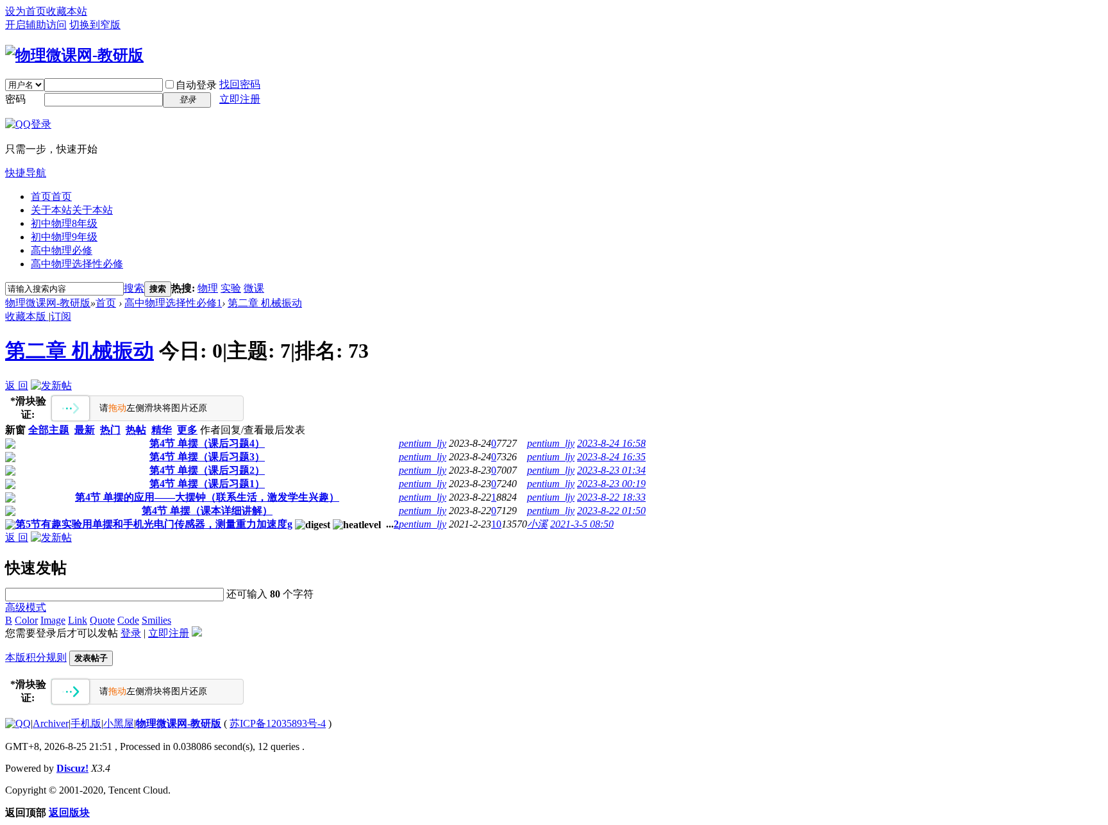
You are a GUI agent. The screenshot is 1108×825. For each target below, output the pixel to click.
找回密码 (239, 84)
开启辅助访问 (36, 24)
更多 (187, 429)
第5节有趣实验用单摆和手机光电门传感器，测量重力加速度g (153, 524)
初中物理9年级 (64, 236)
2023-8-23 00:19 (611, 483)
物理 (207, 288)
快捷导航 (25, 172)
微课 (254, 288)
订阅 (61, 316)
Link (77, 620)
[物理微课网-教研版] (74, 55)
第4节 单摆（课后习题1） (207, 483)
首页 (51, 196)
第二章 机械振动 (265, 302)
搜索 (134, 288)
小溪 (537, 524)
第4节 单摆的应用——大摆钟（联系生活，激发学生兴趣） (207, 497)
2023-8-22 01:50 (611, 510)
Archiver (51, 723)
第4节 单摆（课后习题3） (207, 456)
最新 (84, 429)
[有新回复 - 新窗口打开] (10, 445)
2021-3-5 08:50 (582, 524)
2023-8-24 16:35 (611, 456)
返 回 (16, 385)
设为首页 (25, 11)
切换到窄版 (95, 24)
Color (26, 620)
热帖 (136, 429)
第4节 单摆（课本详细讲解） (207, 510)
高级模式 (25, 607)
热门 (110, 429)
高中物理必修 (61, 250)
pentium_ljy (422, 443)
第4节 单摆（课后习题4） (207, 443)
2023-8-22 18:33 (611, 497)
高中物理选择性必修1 (173, 302)
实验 (231, 288)
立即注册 (239, 99)
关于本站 (72, 209)
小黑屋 (118, 723)
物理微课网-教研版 (47, 302)
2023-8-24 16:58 (611, 443)
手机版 (86, 723)
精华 (161, 429)
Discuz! (72, 768)
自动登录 (196, 84)
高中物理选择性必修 (77, 263)
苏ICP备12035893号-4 (278, 723)
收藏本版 (27, 316)
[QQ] (18, 723)
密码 (15, 99)
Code (128, 620)
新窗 (15, 429)
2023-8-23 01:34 (611, 470)
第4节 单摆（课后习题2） (207, 470)
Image (52, 620)
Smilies (156, 620)
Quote (102, 620)
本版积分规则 (36, 657)
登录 (131, 633)
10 (496, 524)
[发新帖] (51, 385)
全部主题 (48, 429)
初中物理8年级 (64, 223)
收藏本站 (66, 11)
